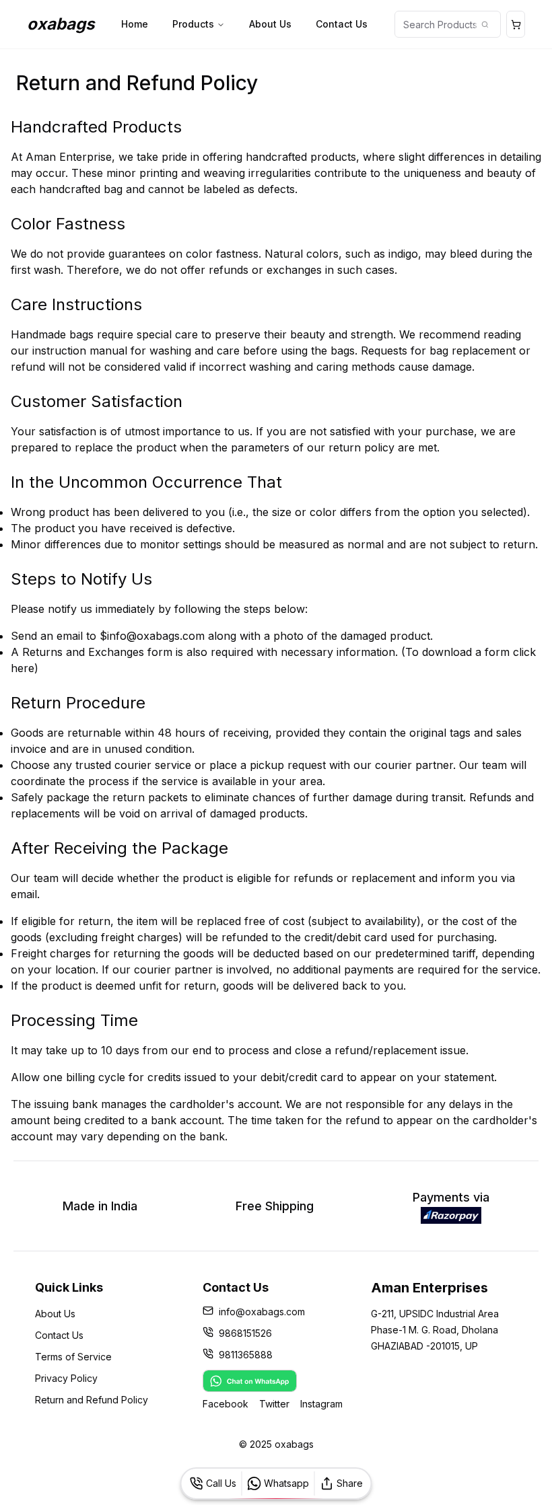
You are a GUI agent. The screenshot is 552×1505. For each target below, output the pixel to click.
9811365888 (246, 1354)
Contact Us (342, 24)
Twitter (274, 1403)
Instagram (321, 1403)
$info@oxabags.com (152, 636)
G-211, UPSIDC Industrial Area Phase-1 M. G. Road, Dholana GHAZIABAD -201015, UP (435, 1330)
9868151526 (245, 1333)
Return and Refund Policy (91, 1399)
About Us (270, 24)
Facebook (225, 1403)
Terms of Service (73, 1356)
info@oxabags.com (262, 1311)
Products (193, 24)
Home (134, 24)
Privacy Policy (66, 1378)
